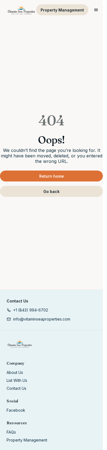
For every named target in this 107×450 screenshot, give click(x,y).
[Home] (20, 343)
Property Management (62, 10)
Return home (51, 176)
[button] (27, 310)
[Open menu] (96, 9)
